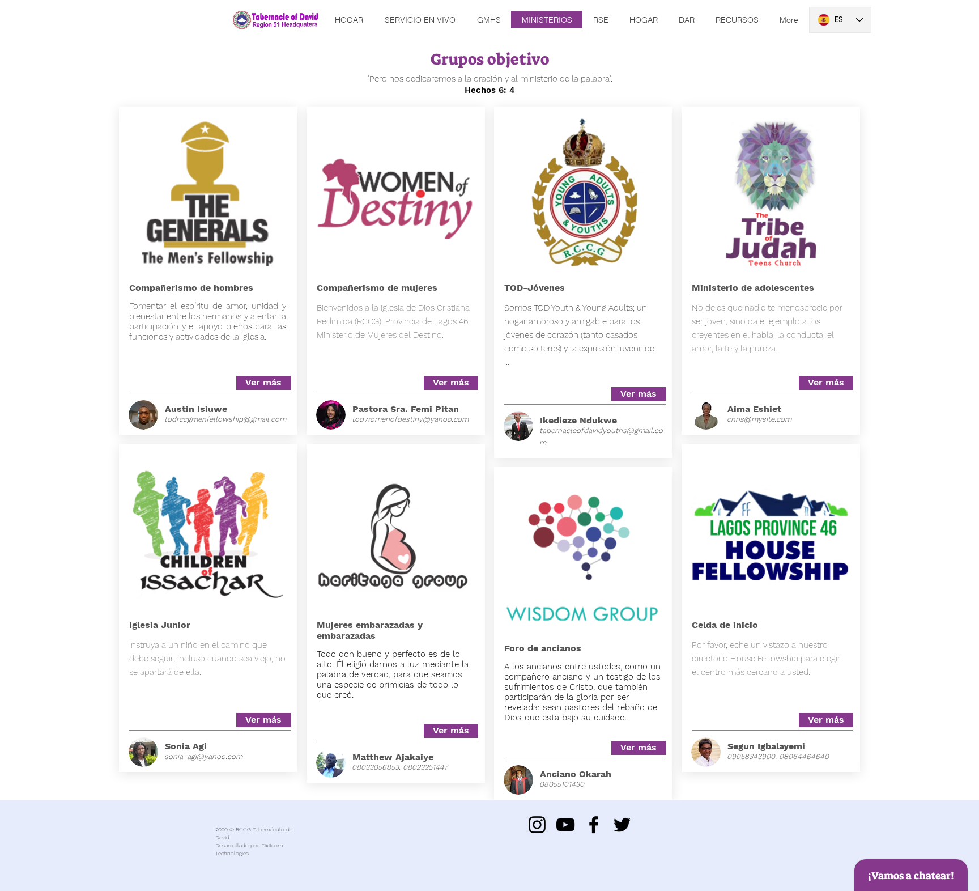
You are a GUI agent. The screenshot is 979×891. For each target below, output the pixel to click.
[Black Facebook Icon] (593, 824)
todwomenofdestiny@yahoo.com (410, 419)
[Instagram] (537, 824)
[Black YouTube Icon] (565, 824)
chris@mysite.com (759, 419)
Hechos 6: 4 (490, 90)
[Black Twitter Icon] (622, 824)
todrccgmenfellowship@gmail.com (225, 419)
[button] (826, 383)
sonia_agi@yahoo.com (203, 756)
